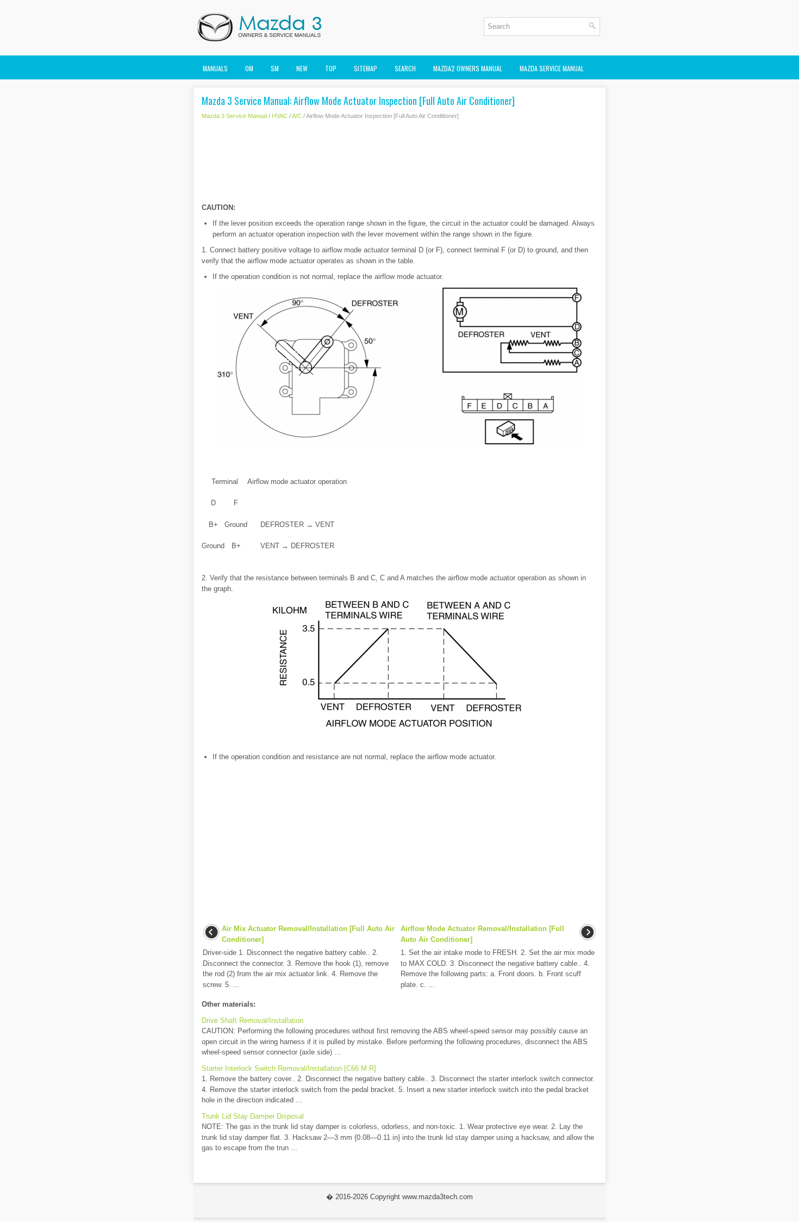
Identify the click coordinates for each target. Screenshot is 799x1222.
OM (249, 68)
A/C (297, 116)
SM (275, 68)
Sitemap (365, 68)
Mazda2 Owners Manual (467, 68)
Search (405, 68)
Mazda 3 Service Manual (234, 116)
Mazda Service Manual (552, 68)
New (302, 68)
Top (330, 68)
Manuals (215, 68)
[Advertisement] (399, 164)
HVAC (280, 116)
